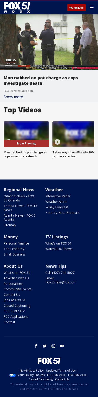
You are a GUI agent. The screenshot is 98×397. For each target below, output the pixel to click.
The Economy (14, 249)
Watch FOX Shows (58, 249)
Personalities (13, 283)
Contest (9, 322)
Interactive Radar (57, 196)
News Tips (55, 266)
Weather (54, 189)
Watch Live (76, 7)
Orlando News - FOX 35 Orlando (19, 198)
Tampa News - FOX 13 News (20, 208)
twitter (44, 346)
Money (11, 236)
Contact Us (12, 294)
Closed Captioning (17, 305)
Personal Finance (16, 243)
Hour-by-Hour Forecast (62, 212)
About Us (13, 266)
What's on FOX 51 (17, 272)
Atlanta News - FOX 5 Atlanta (19, 217)
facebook (36, 346)
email (62, 346)
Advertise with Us (16, 278)
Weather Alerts (56, 201)
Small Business (15, 254)
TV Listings (56, 236)
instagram (53, 346)
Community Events (17, 289)
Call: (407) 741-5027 (60, 272)
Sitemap (10, 225)
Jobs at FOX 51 (15, 300)
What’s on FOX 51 (58, 243)
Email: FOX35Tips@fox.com (60, 280)
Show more (13, 96)
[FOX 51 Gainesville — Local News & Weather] (17, 7)
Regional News (19, 189)
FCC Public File (14, 311)
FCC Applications (16, 316)
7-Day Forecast (56, 207)
